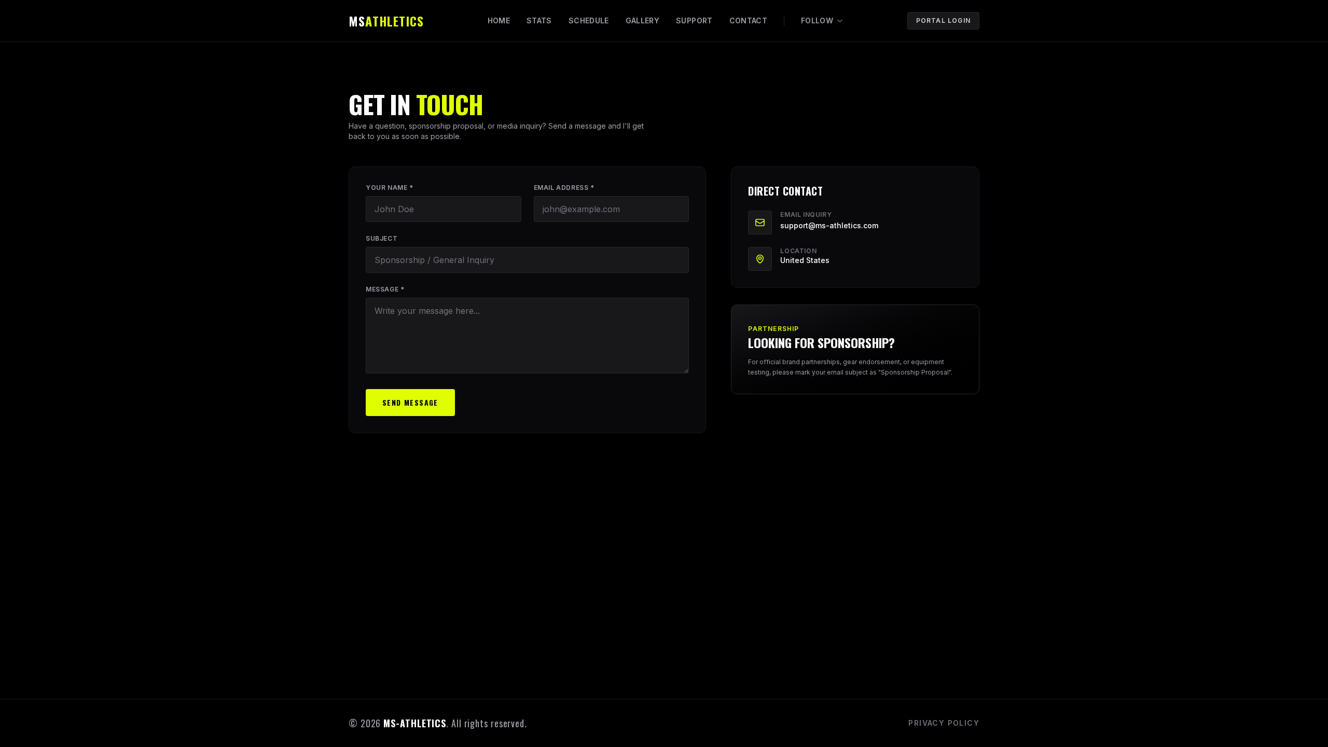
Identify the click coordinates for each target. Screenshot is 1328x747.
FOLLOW (817, 20)
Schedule (589, 20)
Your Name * (389, 187)
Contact (748, 20)
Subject (381, 238)
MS (386, 20)
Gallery (642, 20)
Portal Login (943, 20)
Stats (539, 20)
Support (694, 20)
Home (499, 20)
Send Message (410, 402)
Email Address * (564, 187)
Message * (385, 289)
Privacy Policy (943, 722)
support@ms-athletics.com (829, 225)
